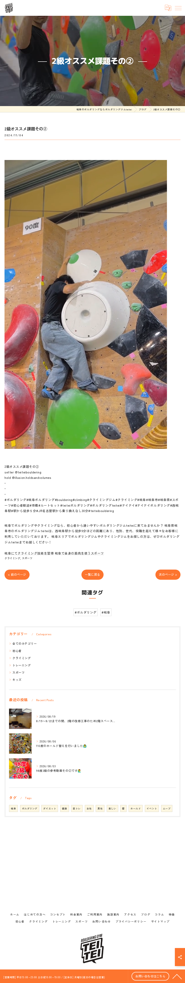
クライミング (12, 558)
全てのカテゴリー (24, 643)
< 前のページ (17, 574)
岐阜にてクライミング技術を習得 (29, 553)
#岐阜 (106, 612)
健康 (64, 808)
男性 (100, 808)
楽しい (112, 808)
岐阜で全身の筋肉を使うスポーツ (79, 553)
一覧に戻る (92, 574)
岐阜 (13, 808)
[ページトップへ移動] (177, 976)
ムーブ (167, 808)
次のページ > (168, 574)
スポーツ (27, 558)
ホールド (135, 808)
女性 (89, 808)
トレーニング (21, 665)
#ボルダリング (86, 612)
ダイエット (49, 808)
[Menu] (178, 8)
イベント (152, 808)
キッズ (17, 679)
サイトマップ (160, 921)
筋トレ (77, 808)
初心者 (17, 651)
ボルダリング (29, 808)
